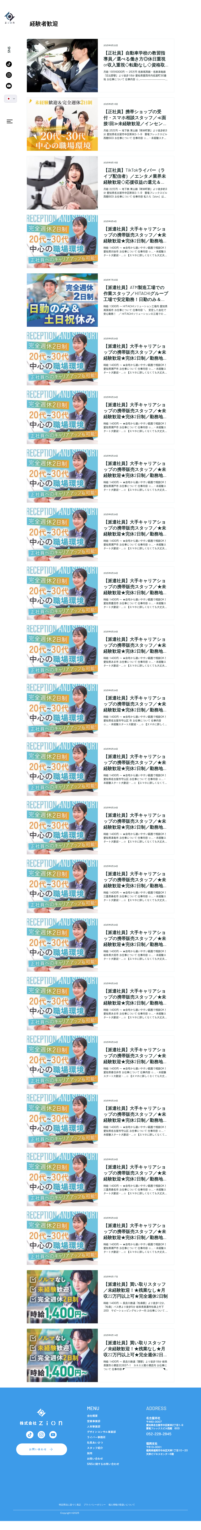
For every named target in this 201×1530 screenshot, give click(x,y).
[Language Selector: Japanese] (10, 99)
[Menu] (9, 121)
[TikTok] (9, 64)
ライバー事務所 (96, 1437)
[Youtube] (9, 86)
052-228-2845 (158, 1434)
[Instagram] (9, 75)
